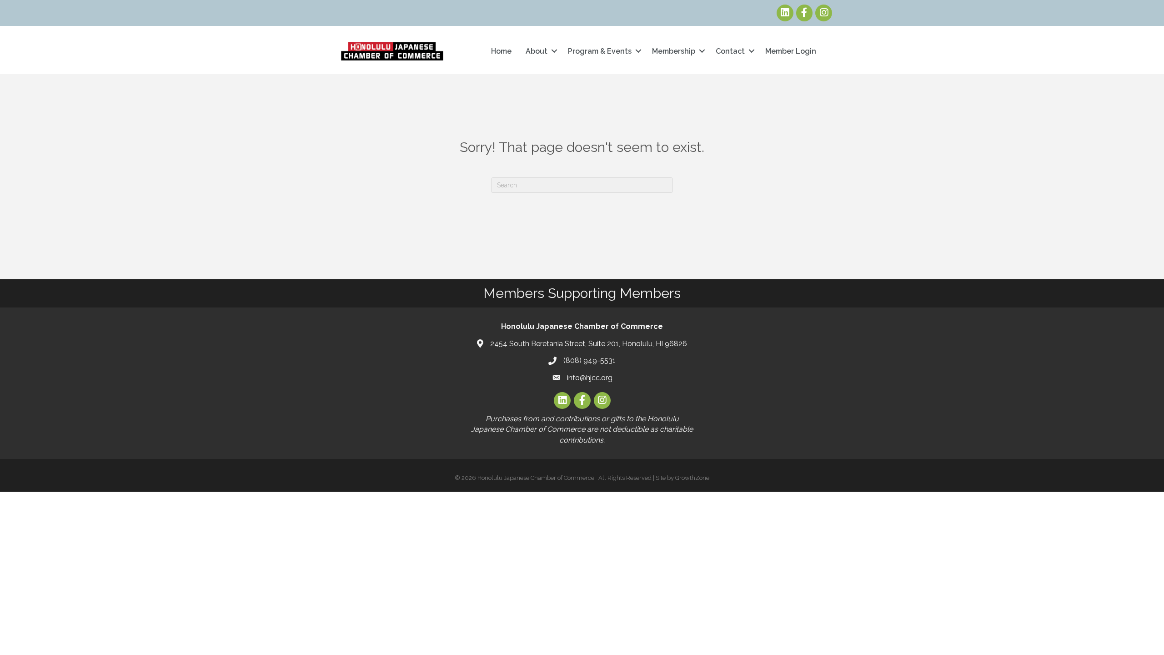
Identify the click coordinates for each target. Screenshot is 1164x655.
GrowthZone (692, 477)
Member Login (790, 51)
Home (501, 51)
